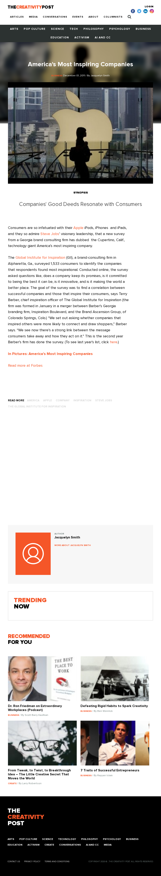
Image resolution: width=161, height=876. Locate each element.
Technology (67, 839)
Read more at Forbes (25, 366)
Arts (14, 29)
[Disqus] (80, 471)
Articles (17, 17)
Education (60, 37)
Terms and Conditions (57, 861)
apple (47, 400)
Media (33, 17)
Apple (78, 228)
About (93, 17)
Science (57, 29)
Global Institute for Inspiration (40, 258)
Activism (81, 37)
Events (77, 17)
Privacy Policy (32, 861)
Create (49, 845)
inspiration (82, 400)
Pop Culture (34, 29)
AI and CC (102, 37)
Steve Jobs (49, 234)
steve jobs (103, 400)
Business (143, 29)
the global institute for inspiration (37, 406)
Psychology (119, 29)
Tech (74, 29)
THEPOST (26, 817)
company (63, 400)
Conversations (55, 17)
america (33, 400)
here (113, 342)
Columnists (113, 17)
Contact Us (14, 861)
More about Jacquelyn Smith (73, 545)
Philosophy (93, 29)
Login (149, 6)
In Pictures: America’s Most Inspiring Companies (50, 354)
